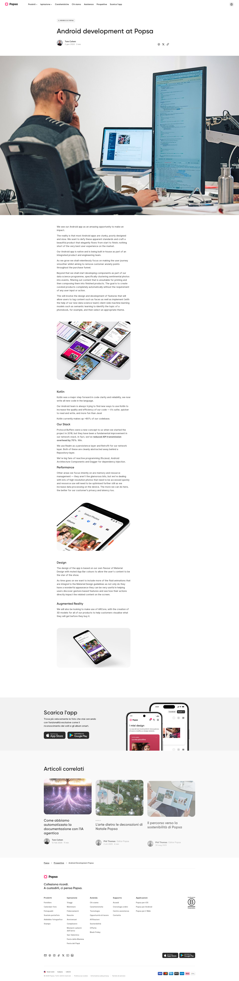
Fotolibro (48, 902)
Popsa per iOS (142, 902)
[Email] (45, 955)
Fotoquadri (48, 911)
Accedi (116, 902)
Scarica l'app (116, 4)
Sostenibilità (95, 924)
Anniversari (72, 919)
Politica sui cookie (81, 976)
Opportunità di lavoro (99, 915)
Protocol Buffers (65, 430)
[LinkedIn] (72, 955)
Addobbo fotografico (53, 919)
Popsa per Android (144, 907)
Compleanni (72, 924)
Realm (68, 445)
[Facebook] (49, 955)
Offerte (93, 928)
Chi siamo (76, 4)
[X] (63, 955)
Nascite (70, 915)
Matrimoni (71, 907)
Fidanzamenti (73, 911)
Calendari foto (50, 907)
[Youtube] (67, 955)
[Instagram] (54, 955)
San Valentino (73, 935)
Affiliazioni (95, 919)
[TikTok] (58, 955)
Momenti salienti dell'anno (74, 929)
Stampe (47, 924)
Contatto (117, 915)
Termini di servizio (118, 976)
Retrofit (105, 445)
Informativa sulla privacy (100, 976)
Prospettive (102, 4)
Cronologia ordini (120, 907)
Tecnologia (95, 911)
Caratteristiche (62, 4)
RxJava (105, 458)
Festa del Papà (73, 943)
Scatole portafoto (52, 915)
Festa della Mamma (75, 939)
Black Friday (95, 932)
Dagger (94, 461)
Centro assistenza (121, 911)
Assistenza (89, 4)
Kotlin (60, 397)
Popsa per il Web (143, 911)
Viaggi (69, 902)
